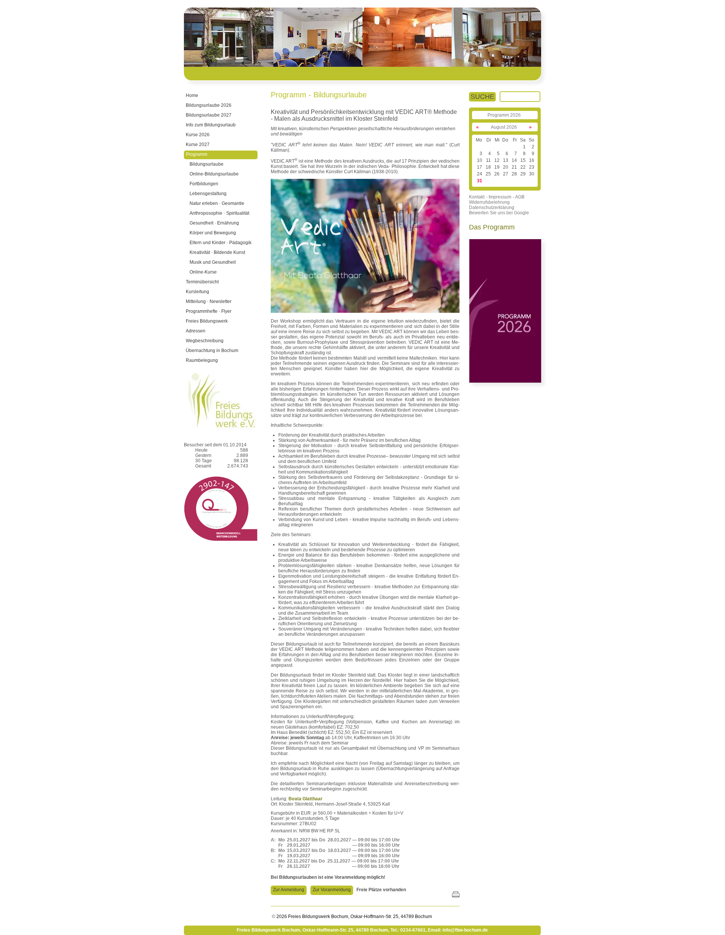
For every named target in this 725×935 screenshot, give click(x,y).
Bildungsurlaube (207, 164)
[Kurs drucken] (456, 894)
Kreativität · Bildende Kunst (217, 252)
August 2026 (504, 127)
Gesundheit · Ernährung (214, 223)
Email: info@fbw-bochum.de (458, 930)
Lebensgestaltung (208, 193)
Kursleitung (197, 291)
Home (192, 95)
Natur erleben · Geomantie (217, 203)
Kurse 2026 (198, 134)
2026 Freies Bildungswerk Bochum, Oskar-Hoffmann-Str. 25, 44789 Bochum (353, 916)
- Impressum (498, 197)
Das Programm (492, 227)
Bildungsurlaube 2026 (208, 105)
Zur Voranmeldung (332, 889)
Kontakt (476, 197)
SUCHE (482, 96)
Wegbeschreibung (205, 340)
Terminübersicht (202, 281)
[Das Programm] (505, 381)
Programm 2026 (504, 115)
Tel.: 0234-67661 (408, 930)
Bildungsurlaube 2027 (208, 115)
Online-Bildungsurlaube (214, 174)
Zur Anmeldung (288, 889)
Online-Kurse (203, 272)
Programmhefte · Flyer (208, 311)
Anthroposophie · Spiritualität (219, 213)
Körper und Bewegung (213, 232)
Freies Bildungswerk (207, 321)
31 (479, 180)
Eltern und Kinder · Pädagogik (220, 242)
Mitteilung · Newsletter (208, 301)
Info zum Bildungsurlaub (211, 125)
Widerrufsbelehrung (489, 202)
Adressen (195, 331)
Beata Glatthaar (305, 798)
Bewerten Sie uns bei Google (499, 212)
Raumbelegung (202, 360)
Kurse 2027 (198, 144)
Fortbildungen (204, 183)
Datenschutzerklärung (491, 207)
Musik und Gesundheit (213, 262)
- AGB (518, 197)
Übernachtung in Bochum (212, 350)
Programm (196, 154)
